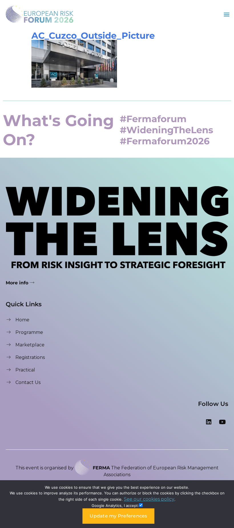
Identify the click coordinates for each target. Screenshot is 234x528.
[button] (226, 14)
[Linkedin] (209, 422)
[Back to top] (224, 474)
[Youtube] (222, 422)
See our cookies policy (149, 499)
